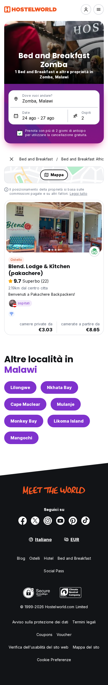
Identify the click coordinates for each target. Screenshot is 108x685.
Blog (21, 558)
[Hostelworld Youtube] (60, 520)
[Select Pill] (86, 9)
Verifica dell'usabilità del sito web (39, 647)
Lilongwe (20, 387)
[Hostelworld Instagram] (48, 520)
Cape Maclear (25, 404)
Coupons (44, 634)
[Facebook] (22, 520)
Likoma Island (69, 421)
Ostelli (34, 558)
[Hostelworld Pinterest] (73, 520)
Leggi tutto (78, 194)
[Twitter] (35, 520)
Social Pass (54, 571)
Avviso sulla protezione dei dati (40, 622)
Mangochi (21, 437)
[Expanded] (11, 159)
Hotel (48, 558)
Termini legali (84, 622)
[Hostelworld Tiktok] (85, 520)
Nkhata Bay (59, 387)
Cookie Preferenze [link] (54, 659)
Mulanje (65, 404)
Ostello (16, 260)
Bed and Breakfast (74, 558)
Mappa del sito (86, 647)
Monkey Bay (23, 421)
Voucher (64, 634)
